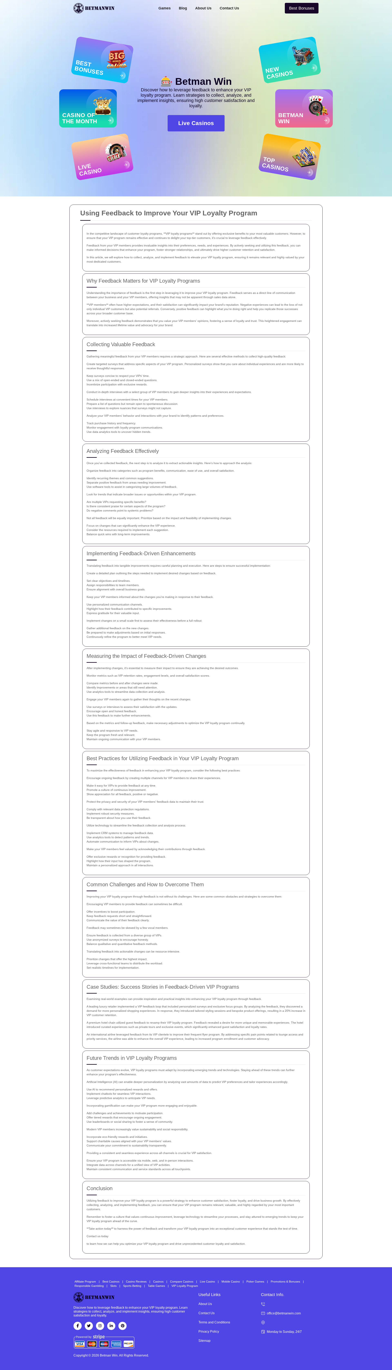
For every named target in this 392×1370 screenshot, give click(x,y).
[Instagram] (100, 1326)
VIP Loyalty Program (185, 1285)
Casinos (158, 1281)
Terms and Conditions (214, 1322)
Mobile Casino (231, 1281)
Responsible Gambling (89, 1285)
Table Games (156, 1285)
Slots (113, 1285)
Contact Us (229, 8)
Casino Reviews (136, 1281)
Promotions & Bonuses (285, 1281)
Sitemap (204, 1340)
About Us (203, 8)
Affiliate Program (85, 1281)
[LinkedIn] (111, 1326)
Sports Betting (132, 1285)
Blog (183, 8)
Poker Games (255, 1281)
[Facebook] (78, 1326)
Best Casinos (110, 1281)
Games (164, 8)
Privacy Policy (208, 1331)
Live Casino (207, 1281)
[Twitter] (89, 1326)
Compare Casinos (181, 1281)
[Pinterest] (122, 1326)
